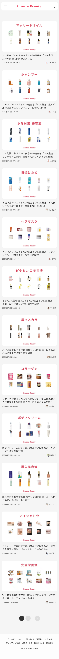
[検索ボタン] (53, 6)
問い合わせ (30, 639)
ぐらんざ (48, 639)
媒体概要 (49, 643)
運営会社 (39, 639)
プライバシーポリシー (15, 639)
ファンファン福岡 (13, 643)
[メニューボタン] (5, 6)
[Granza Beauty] (29, 6)
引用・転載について (36, 643)
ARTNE (24, 643)
